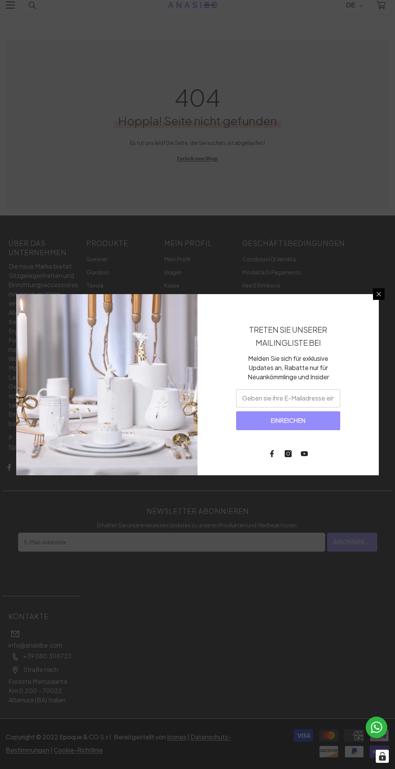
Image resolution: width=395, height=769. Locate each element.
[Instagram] (288, 454)
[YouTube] (304, 454)
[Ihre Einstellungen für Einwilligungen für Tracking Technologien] (382, 756)
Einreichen (288, 420)
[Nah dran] (379, 294)
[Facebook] (272, 454)
